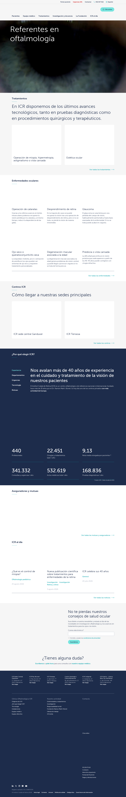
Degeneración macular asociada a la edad (59, 253)
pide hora (50, 663)
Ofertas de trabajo (52, 711)
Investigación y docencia (63, 16)
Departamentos (18, 375)
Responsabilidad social (54, 706)
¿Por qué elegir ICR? (18, 704)
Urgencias (16, 380)
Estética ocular (74, 157)
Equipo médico (29, 16)
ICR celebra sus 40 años (95, 571)
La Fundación (81, 16)
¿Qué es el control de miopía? (23, 573)
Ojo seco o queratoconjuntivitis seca (25, 253)
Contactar (88, 2)
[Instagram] (19, 786)
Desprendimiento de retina (61, 209)
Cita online (108, 9)
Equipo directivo (17, 714)
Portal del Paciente (88, 775)
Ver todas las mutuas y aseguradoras (95, 535)
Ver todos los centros (102, 343)
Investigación (52, 582)
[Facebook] (22, 786)
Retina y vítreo (52, 585)
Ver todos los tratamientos (99, 169)
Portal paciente (65, 2)
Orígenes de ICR (17, 701)
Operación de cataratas (24, 209)
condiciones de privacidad (91, 638)
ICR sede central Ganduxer (28, 334)
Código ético (70, 792)
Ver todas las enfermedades (99, 276)
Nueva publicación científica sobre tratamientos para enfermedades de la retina (62, 574)
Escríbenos (39, 663)
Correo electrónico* (76, 630)
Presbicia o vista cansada (96, 252)
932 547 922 (100, 2)
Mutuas (15, 390)
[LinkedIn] (12, 786)
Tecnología (16, 385)
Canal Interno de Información (84, 792)
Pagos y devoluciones (89, 777)
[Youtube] (26, 786)
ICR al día (94, 16)
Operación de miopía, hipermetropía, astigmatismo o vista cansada (34, 159)
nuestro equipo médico (81, 663)
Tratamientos (43, 16)
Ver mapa (15, 684)
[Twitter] (16, 786)
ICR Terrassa (73, 334)
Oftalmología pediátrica (21, 579)
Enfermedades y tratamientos (56, 701)
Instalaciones (16, 709)
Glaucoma (88, 209)
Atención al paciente (88, 772)
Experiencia (16, 370)
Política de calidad (60, 792)
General (85, 576)
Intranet (51, 792)
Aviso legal (37, 792)
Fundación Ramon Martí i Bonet (57, 709)
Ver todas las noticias (102, 598)
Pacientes (16, 16)
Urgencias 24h (77, 2)
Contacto (85, 770)
